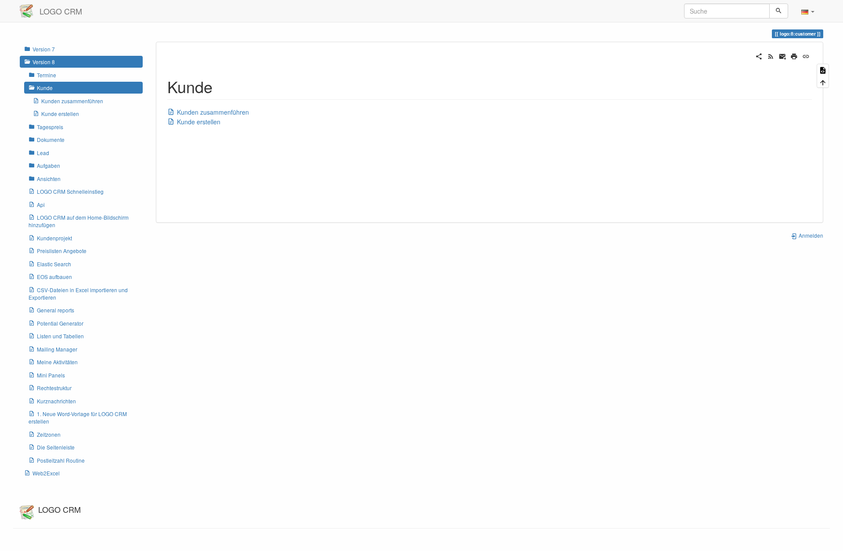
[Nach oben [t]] (823, 81)
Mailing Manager (57, 349)
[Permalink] (806, 55)
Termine (46, 75)
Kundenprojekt (54, 238)
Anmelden (810, 235)
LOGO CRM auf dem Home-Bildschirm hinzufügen (79, 221)
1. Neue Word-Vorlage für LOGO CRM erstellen (78, 417)
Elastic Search (54, 264)
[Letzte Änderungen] (771, 55)
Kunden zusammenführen (72, 101)
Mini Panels (51, 375)
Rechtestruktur (54, 388)
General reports (55, 310)
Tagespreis (50, 126)
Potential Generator (60, 323)
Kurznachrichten (56, 401)
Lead (43, 152)
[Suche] (778, 11)
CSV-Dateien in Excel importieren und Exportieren (78, 293)
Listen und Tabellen (60, 336)
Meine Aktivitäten (57, 362)
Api (41, 204)
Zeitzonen (49, 434)
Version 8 (43, 61)
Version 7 (43, 49)
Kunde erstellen (60, 113)
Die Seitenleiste (56, 447)
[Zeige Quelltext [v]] (823, 69)
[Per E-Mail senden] (782, 55)
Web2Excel (46, 473)
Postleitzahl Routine (61, 460)
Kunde (45, 87)
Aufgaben (48, 165)
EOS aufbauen (54, 276)
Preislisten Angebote (61, 250)
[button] (808, 11)
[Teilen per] (759, 55)
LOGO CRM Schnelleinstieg (70, 191)
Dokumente (51, 139)
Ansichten (49, 178)
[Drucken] (794, 55)
